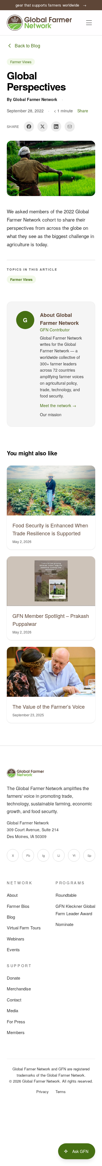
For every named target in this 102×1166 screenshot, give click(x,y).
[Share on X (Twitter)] (42, 126)
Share (82, 110)
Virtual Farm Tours (24, 928)
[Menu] (89, 22)
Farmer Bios (18, 906)
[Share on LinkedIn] (56, 126)
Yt (74, 855)
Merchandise (19, 989)
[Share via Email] (70, 126)
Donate (13, 978)
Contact (14, 1000)
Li (59, 855)
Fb (28, 855)
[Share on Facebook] (29, 126)
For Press (16, 1021)
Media (12, 1010)
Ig (43, 855)
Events (13, 949)
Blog (11, 917)
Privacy (42, 1091)
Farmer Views (20, 61)
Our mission (50, 414)
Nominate (64, 924)
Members (16, 1032)
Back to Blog (27, 45)
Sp (89, 855)
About (12, 895)
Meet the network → (58, 405)
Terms (61, 1091)
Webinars (15, 939)
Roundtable (66, 895)
